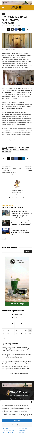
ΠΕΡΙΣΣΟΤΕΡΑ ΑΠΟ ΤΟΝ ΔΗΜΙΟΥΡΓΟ (13, 207)
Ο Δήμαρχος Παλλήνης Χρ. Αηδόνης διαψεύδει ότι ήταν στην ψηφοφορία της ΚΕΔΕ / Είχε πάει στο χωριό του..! (16, 368)
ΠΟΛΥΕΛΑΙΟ (16, 149)
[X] (20, 29)
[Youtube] (24, 198)
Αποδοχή (17, 420)
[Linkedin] (23, 29)
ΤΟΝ (11, 149)
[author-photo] (17, 188)
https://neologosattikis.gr (17, 192)
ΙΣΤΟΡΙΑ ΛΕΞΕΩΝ (24, 149)
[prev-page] (3, 239)
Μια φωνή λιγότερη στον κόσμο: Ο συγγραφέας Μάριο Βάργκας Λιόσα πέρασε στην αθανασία (21, 223)
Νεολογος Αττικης (8, 25)
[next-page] (5, 239)
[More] (27, 29)
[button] (31, 402)
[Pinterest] (13, 198)
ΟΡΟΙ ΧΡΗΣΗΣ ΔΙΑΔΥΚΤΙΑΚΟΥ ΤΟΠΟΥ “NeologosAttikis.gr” (8, 430)
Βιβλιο (3, 14)
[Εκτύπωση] (12, 29)
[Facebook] (16, 29)
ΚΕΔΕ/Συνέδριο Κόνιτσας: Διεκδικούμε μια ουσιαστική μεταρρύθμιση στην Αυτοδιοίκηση (9, 171)
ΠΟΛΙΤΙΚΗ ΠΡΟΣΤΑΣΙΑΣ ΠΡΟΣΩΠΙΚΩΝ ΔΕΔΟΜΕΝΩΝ (24, 430)
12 (12, 327)
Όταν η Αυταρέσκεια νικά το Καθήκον (19, 373)
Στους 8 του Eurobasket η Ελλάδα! (25, 169)
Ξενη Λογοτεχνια (5, 225)
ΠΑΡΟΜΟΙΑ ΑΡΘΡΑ (7, 205)
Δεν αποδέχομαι (17, 425)
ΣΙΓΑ (7, 149)
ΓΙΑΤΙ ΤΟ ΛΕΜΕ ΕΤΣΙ (6, 151)
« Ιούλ (3, 339)
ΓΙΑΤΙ (23, 147)
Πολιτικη (4, 232)
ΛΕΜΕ (27, 147)
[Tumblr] (17, 198)
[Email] (8, 29)
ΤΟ (20, 147)
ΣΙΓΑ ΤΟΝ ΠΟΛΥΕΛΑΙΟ (12, 147)
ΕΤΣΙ (3, 149)
